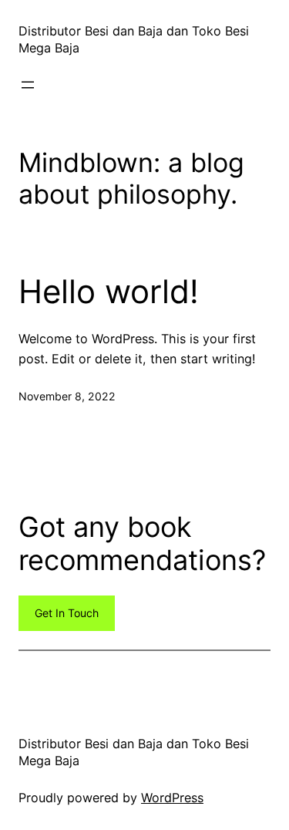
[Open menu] (27, 85)
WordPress (172, 797)
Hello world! (108, 291)
